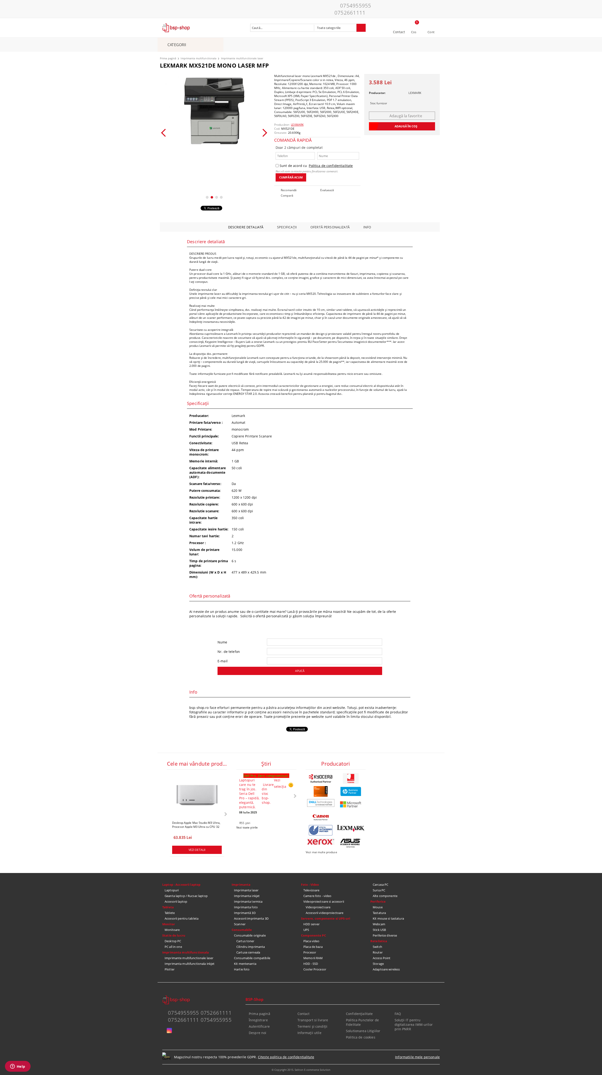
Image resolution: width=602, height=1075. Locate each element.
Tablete (170, 913)
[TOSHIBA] (350, 778)
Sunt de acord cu (316, 165)
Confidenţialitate (359, 1013)
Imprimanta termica (248, 901)
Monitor (168, 924)
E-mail (223, 661)
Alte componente (385, 896)
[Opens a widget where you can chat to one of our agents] (18, 1067)
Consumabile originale (250, 935)
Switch (377, 947)
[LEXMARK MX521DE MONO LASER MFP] (214, 111)
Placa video (311, 941)
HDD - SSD (310, 964)
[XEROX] (320, 841)
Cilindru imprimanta (250, 947)
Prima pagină (168, 58)
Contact (399, 32)
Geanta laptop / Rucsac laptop (186, 896)
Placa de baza (313, 947)
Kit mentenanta (245, 964)
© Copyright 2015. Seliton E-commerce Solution (301, 1069)
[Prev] (165, 133)
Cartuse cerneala (248, 952)
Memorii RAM (313, 958)
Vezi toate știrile (247, 827)
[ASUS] (350, 843)
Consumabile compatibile (252, 958)
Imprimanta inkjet (247, 896)
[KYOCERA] (320, 778)
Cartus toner (245, 941)
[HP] (350, 791)
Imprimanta (241, 884)
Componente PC (313, 935)
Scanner (240, 924)
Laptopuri (172, 890)
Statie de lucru (173, 935)
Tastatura (379, 913)
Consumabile (242, 930)
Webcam (379, 924)
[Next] (263, 133)
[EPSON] (320, 830)
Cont (431, 32)
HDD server (311, 924)
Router (378, 952)
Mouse (378, 907)
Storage (378, 964)
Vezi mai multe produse (321, 852)
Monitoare (172, 930)
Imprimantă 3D (245, 913)
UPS (306, 930)
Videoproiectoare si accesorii (323, 901)
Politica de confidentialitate (331, 165)
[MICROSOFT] (350, 804)
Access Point (382, 958)
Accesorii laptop (176, 901)
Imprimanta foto (246, 907)
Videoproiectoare (318, 907)
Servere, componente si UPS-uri (325, 918)
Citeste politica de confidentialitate (286, 1057)
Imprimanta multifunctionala (198, 58)
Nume (222, 642)
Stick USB (379, 930)
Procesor (309, 952)
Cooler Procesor (314, 969)
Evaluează (327, 190)
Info (367, 227)
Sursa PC (379, 890)
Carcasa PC (380, 884)
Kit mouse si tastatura (388, 918)
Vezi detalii (197, 850)
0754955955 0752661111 (352, 9)
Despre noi (257, 1033)
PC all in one (173, 947)
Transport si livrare (312, 1020)
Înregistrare (258, 1020)
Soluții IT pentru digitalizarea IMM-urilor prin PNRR (414, 1024)
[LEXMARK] (350, 828)
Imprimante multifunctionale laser (242, 58)
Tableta (168, 907)
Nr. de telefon (229, 651)
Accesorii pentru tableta (181, 918)
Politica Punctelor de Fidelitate (362, 1022)
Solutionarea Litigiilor (363, 1031)
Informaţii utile (309, 1033)
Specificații (287, 227)
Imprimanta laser (246, 890)
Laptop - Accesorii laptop (181, 884)
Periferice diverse (385, 935)
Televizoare (311, 890)
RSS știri (244, 823)
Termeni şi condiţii (312, 1026)
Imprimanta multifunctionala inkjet (189, 964)
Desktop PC (173, 941)
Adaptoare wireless (386, 969)
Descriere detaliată (246, 227)
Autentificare (259, 1026)
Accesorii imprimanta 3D (251, 918)
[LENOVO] (320, 791)
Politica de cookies (360, 1037)
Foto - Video (310, 884)
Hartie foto (242, 969)
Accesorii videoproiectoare (324, 913)
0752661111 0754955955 (200, 1019)
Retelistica (378, 941)
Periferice (378, 901)
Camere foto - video (317, 896)
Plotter (169, 969)
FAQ (398, 1013)
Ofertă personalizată (330, 227)
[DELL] (320, 803)
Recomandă (289, 190)
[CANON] (320, 817)
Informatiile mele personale (417, 1057)
